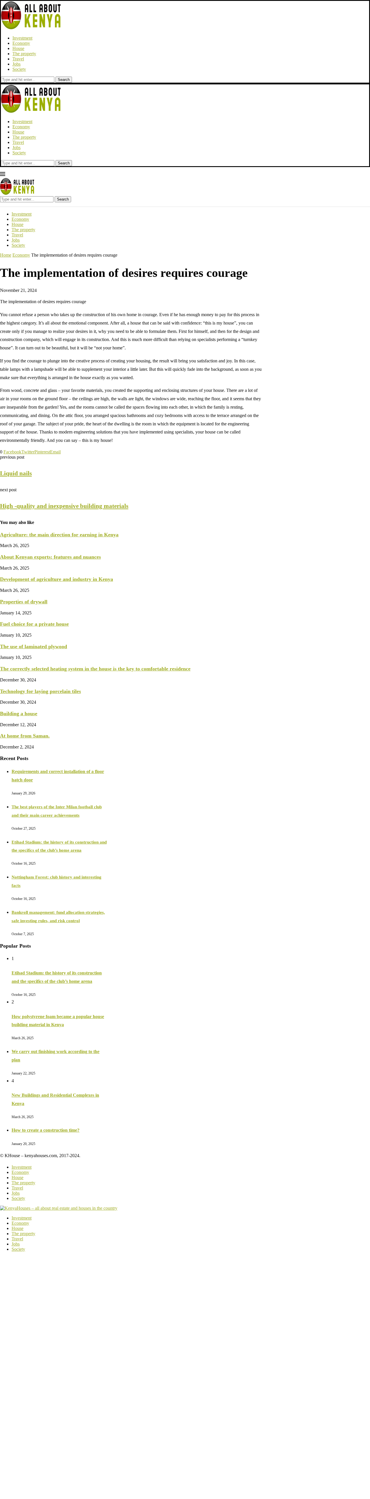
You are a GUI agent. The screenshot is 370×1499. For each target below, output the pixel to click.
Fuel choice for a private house (34, 624)
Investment (22, 38)
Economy (21, 43)
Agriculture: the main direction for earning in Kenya (59, 535)
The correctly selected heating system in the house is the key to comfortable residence (95, 669)
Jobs (16, 64)
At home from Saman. (25, 736)
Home (5, 255)
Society (19, 69)
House (18, 48)
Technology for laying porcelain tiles (40, 691)
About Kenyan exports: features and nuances (50, 557)
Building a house (18, 713)
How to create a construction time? (45, 1130)
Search (64, 79)
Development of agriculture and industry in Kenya (56, 579)
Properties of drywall (23, 602)
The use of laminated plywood (33, 646)
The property (24, 53)
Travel (18, 58)
